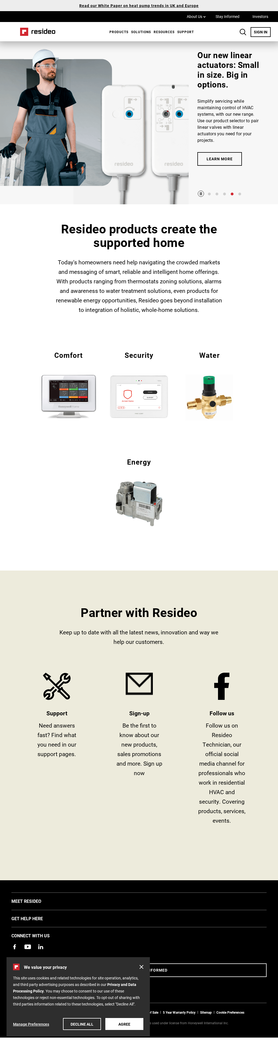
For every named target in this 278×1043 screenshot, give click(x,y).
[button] (141, 967)
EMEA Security (139, 385)
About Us (196, 16)
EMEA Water (209, 385)
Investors (260, 16)
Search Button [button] (243, 32)
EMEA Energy (139, 491)
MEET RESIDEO (34, 901)
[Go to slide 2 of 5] (217, 194)
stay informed (139, 750)
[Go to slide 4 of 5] (232, 194)
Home (35, 31)
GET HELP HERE (35, 918)
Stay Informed (227, 16)
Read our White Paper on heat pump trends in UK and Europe (139, 5)
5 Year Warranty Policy (179, 1012)
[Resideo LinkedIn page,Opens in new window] (40, 946)
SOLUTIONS (141, 32)
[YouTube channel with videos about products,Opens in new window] (27, 946)
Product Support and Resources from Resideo (56, 750)
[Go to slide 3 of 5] (224, 194)
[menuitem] (117, 32)
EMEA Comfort (68, 385)
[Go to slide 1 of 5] (209, 194)
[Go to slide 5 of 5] (239, 194)
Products (118, 32)
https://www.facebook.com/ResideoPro (222, 750)
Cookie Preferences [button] (230, 1012)
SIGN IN (262, 32)
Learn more (220, 158)
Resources (164, 32)
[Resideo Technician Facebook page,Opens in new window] (14, 946)
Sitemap (206, 1012)
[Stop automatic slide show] (201, 193)
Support (185, 32)
